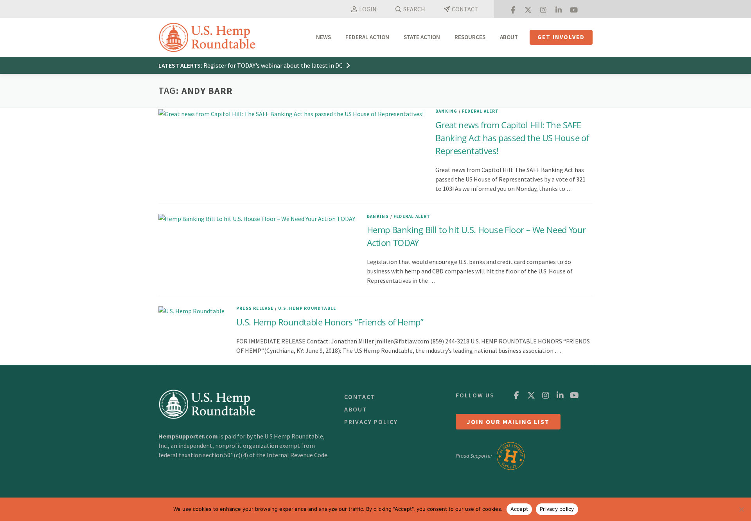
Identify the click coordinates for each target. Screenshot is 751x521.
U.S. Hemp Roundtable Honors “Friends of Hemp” (329, 322)
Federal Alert (480, 111)
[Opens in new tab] (512, 9)
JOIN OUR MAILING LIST (508, 422)
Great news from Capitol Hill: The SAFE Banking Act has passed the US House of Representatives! (512, 137)
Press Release (255, 308)
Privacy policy (557, 509)
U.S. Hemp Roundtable (307, 308)
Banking (446, 111)
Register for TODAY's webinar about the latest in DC (273, 65)
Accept (519, 509)
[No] (741, 509)
